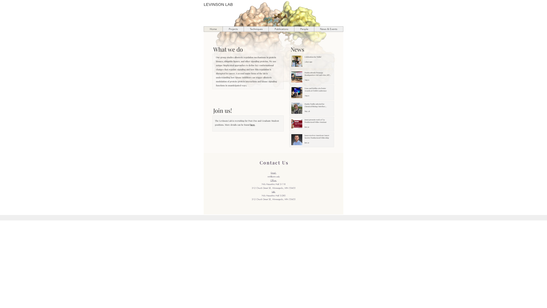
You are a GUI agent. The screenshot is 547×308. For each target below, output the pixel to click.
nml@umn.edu (274, 176)
